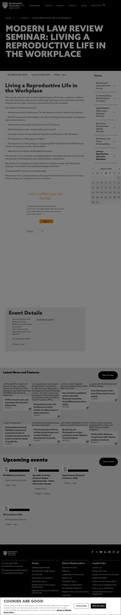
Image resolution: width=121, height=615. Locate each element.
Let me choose (81, 606)
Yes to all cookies (98, 606)
